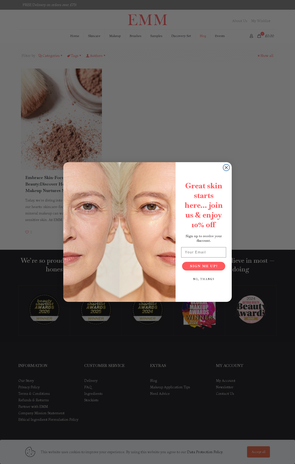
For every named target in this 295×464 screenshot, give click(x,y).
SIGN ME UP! (203, 266)
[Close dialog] (226, 167)
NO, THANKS (203, 279)
